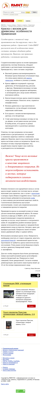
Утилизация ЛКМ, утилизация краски (17, 284)
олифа (32, 198)
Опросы (5, 367)
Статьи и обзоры (8, 353)
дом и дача (25, 7)
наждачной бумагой (8, 240)
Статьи (20, 20)
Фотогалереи (7, 355)
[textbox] (17, 12)
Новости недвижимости (10, 362)
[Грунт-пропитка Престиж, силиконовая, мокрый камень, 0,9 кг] (8, 330)
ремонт (20, 7)
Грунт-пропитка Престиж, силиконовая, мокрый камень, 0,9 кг (19, 314)
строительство (14, 7)
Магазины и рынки (8, 358)
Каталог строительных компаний (13, 350)
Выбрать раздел (7, 20)
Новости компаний (9, 364)
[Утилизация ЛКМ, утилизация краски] (8, 299)
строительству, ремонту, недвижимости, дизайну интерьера (20, 379)
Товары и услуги (8, 351)
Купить (31, 306)
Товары (28, 20)
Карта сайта (5, 384)
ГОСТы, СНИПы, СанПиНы (11, 361)
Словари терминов (9, 369)
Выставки (6, 359)
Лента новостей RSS (9, 370)
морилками (35, 193)
